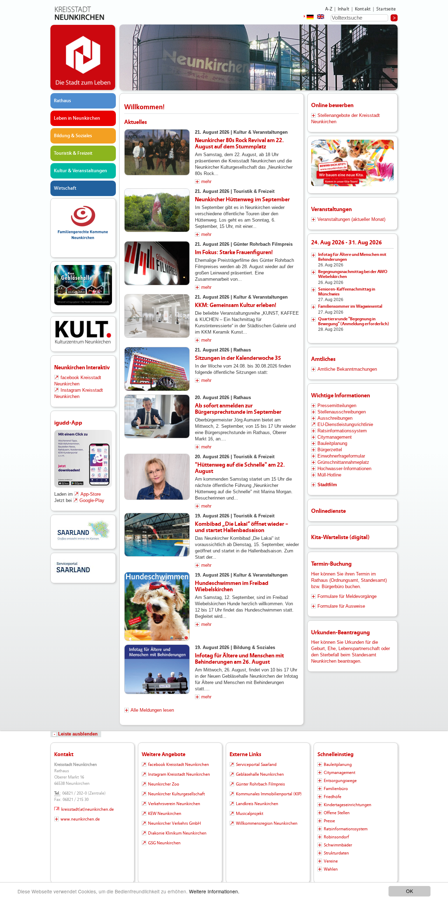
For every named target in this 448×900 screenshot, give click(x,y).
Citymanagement (334, 437)
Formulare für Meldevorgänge (347, 596)
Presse (329, 820)
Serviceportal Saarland (256, 764)
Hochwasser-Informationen (344, 468)
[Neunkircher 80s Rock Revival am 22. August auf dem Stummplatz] (157, 152)
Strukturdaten (336, 853)
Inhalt (343, 9)
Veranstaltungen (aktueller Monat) (351, 219)
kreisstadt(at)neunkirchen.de (87, 809)
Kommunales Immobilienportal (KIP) (269, 793)
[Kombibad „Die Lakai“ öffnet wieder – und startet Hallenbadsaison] (157, 535)
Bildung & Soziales (73, 136)
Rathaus (62, 101)
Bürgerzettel (329, 449)
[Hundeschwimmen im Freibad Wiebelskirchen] (157, 606)
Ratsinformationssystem (342, 430)
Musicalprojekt (249, 813)
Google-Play (91, 500)
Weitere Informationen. (214, 891)
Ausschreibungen (334, 418)
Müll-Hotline (329, 474)
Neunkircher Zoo (163, 784)
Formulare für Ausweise (341, 606)
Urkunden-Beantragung (340, 632)
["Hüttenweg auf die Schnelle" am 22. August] (157, 477)
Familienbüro (336, 788)
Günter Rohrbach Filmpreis (260, 784)
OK (409, 890)
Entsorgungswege (340, 780)
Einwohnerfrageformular (341, 456)
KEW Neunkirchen (164, 813)
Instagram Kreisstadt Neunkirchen (179, 774)
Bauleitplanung (332, 443)
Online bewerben (332, 105)
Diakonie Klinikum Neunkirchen (177, 833)
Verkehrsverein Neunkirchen (174, 803)
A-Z (328, 9)
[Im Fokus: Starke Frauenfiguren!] (157, 263)
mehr (206, 181)
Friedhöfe (332, 796)
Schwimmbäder (338, 845)
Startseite (386, 9)
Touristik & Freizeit (73, 153)
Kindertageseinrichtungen (347, 804)
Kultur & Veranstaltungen (80, 171)
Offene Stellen (337, 812)
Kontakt (363, 9)
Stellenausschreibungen (341, 411)
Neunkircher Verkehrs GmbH (174, 823)
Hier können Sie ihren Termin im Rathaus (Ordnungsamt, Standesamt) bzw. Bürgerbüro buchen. (349, 580)
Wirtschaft (65, 188)
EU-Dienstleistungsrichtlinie (345, 424)
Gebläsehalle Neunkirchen (260, 774)
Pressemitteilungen (336, 405)
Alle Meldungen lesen (152, 710)
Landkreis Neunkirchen (257, 803)
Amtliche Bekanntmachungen (347, 369)
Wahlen (331, 869)
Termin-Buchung (331, 563)
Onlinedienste (328, 511)
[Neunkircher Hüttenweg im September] (157, 210)
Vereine (331, 861)
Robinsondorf (336, 837)
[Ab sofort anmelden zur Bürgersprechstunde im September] (157, 417)
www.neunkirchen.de (80, 819)
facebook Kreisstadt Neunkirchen (178, 764)
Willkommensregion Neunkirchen (267, 823)
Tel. (57, 793)
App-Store (90, 494)
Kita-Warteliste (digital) (340, 537)
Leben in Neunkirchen (77, 118)
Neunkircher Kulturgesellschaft (176, 793)
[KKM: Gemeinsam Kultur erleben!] (157, 316)
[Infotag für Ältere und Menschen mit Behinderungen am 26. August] (157, 669)
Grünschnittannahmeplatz (343, 462)
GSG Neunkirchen (164, 842)
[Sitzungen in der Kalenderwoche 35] (157, 369)
